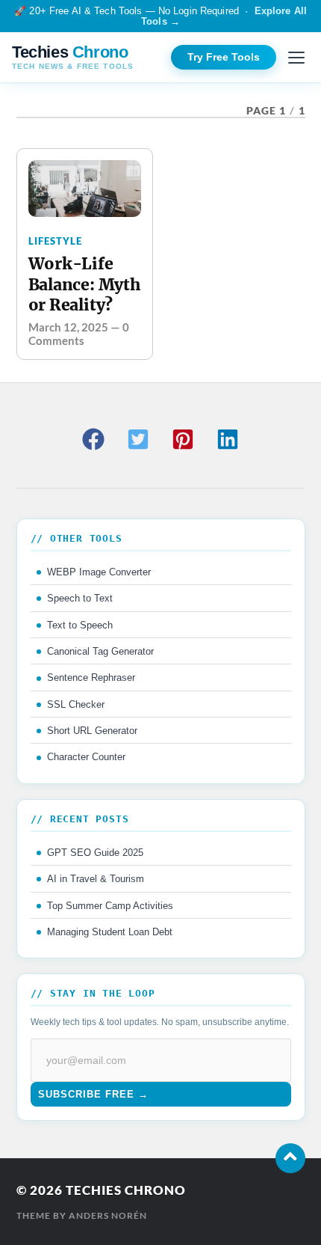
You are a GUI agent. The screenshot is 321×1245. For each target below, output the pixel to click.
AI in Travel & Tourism (95, 878)
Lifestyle (55, 241)
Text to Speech (80, 625)
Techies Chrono (126, 1190)
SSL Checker (76, 704)
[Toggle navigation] (296, 57)
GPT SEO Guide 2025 (95, 852)
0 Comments (78, 333)
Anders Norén (108, 1215)
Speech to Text (80, 598)
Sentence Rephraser (91, 677)
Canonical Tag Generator (100, 651)
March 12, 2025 (68, 327)
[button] (93, 439)
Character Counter (86, 756)
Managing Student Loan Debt (109, 931)
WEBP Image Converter (99, 572)
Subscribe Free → (93, 1094)
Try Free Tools (223, 57)
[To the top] (290, 1158)
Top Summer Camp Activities (110, 905)
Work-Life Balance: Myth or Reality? (84, 284)
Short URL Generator (92, 730)
